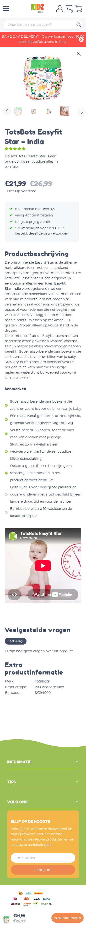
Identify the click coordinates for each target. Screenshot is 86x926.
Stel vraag (16, 641)
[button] (15, 149)
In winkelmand (67, 918)
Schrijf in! (43, 870)
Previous (6, 111)
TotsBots (42, 681)
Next (81, 111)
